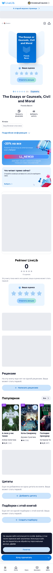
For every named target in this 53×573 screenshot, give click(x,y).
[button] (26, 48)
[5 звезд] (36, 73)
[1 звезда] (17, 73)
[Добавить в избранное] (45, 23)
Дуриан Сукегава (28, 437)
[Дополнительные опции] (49, 558)
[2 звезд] (22, 73)
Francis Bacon (26, 106)
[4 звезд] (31, 73)
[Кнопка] (16, 407)
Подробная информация (14, 133)
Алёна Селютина (9, 440)
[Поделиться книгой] (49, 23)
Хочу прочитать (24, 557)
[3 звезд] (26, 73)
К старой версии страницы (25, 8)
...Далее (12, 544)
